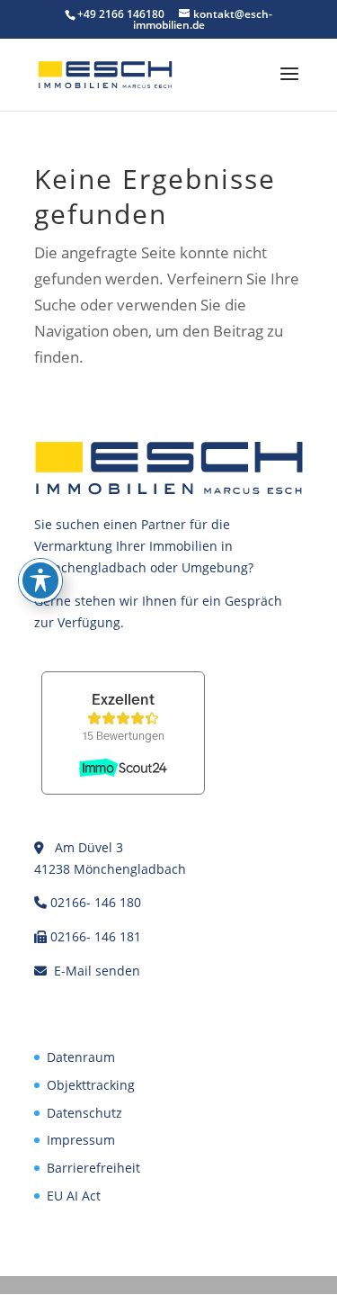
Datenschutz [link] (84, 1112)
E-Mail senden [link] (97, 970)
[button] (289, 85)
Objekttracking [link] (91, 1084)
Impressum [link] (81, 1139)
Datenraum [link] (81, 1057)
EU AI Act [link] (74, 1195)
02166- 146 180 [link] (95, 902)
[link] (105, 73)
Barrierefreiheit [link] (93, 1167)
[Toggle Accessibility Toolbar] (40, 580)
